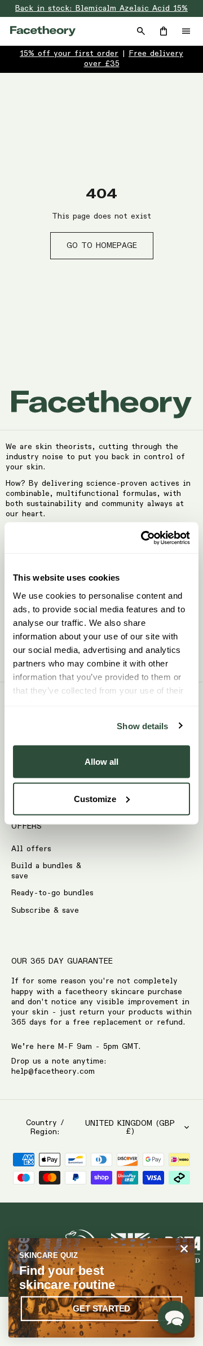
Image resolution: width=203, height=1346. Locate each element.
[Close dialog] (184, 1249)
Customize (95, 798)
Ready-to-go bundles (52, 893)
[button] (174, 1317)
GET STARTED (101, 1308)
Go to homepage (102, 246)
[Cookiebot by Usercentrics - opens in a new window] (143, 537)
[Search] (141, 31)
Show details (142, 725)
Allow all (101, 761)
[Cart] (163, 31)
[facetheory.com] (43, 31)
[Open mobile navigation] (186, 31)
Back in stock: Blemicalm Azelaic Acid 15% (101, 8)
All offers (31, 849)
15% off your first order (69, 54)
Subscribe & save (45, 910)
